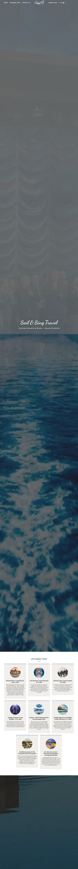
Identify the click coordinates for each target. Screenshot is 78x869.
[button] (59, 2)
